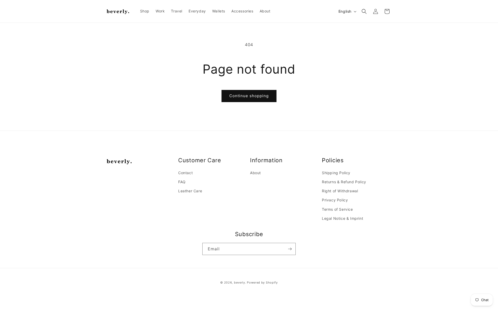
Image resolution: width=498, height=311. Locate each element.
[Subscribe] (289, 249)
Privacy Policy (335, 200)
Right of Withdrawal (340, 191)
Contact (185, 173)
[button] (364, 11)
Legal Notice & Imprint (342, 218)
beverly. (240, 282)
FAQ (182, 182)
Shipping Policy (336, 173)
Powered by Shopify (262, 282)
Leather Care (190, 191)
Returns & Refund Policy (344, 182)
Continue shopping (249, 95)
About (255, 173)
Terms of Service (337, 209)
